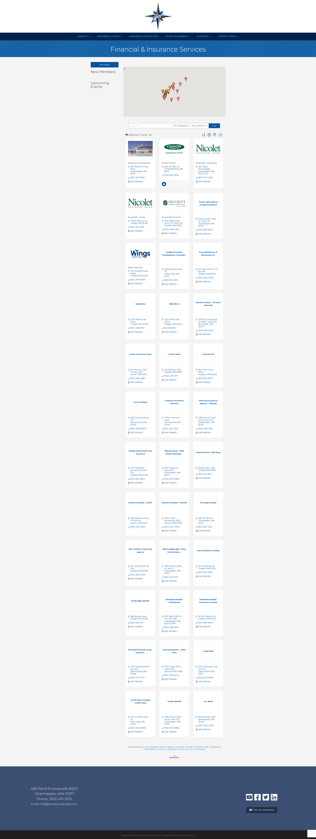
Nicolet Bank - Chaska (136, 217)
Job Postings (149, 749)
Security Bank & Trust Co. (172, 217)
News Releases (151, 747)
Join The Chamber (197, 749)
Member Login (108, 36)
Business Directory (136, 747)
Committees (227, 36)
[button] (164, 98)
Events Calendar (167, 747)
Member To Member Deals (196, 747)
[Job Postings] (164, 185)
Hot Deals (179, 747)
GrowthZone (190, 835)
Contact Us (161, 749)
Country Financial (169, 163)
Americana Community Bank (139, 163)
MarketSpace (215, 747)
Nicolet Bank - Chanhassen (206, 163)
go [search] (215, 125)
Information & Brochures (178, 749)
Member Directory (143, 36)
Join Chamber (176, 36)
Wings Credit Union (135, 267)
